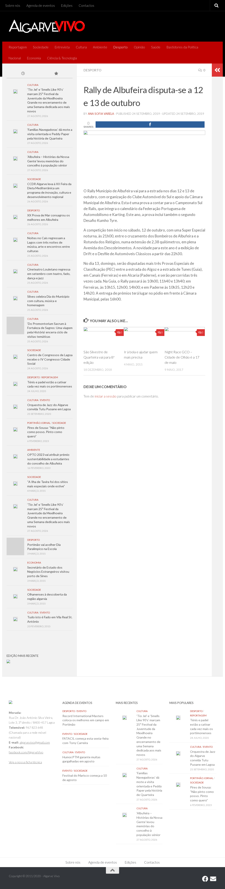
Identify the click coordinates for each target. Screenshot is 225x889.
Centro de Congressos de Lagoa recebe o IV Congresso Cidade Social (50, 359)
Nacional (15, 58)
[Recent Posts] (23, 73)
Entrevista (62, 47)
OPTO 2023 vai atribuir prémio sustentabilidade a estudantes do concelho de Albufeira (48, 459)
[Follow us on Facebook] (205, 879)
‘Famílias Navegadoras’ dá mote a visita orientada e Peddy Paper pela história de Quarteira (49, 134)
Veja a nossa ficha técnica (25, 762)
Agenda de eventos (40, 5)
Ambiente (100, 47)
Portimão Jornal (39, 422)
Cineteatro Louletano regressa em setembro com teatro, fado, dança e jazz (48, 273)
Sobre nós (12, 5)
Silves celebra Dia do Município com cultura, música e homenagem (48, 301)
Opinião (139, 47)
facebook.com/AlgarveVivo (26, 752)
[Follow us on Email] (213, 879)
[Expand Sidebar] (217, 70)
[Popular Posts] (56, 73)
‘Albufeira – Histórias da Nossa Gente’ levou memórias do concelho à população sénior (48, 161)
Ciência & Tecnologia (62, 58)
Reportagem (18, 47)
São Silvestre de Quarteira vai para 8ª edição (98, 357)
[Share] (150, 124)
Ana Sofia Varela (101, 113)
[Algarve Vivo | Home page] (47, 26)
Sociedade (41, 47)
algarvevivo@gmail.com (35, 742)
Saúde (155, 47)
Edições (67, 5)
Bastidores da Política (182, 47)
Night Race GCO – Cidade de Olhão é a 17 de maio (182, 357)
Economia (34, 58)
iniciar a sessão (105, 396)
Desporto (120, 47)
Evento (45, 400)
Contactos (86, 5)
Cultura (81, 47)
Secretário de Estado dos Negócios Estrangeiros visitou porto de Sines (48, 572)
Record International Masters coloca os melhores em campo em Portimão (85, 720)
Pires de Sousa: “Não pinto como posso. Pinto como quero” (45, 432)
